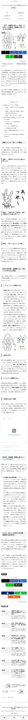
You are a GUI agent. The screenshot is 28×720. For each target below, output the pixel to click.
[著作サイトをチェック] (7, 593)
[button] (18, 56)
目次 (12, 102)
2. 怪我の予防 (9, 123)
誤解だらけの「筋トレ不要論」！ (12, 105)
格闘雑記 (4, 574)
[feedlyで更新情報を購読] (20, 593)
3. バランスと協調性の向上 (12, 126)
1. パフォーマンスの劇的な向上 (13, 121)
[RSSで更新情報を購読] (14, 596)
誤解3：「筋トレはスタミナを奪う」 (14, 115)
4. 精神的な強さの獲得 (11, 128)
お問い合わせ (14, 713)
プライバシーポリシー (20, 711)
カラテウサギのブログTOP (7, 711)
